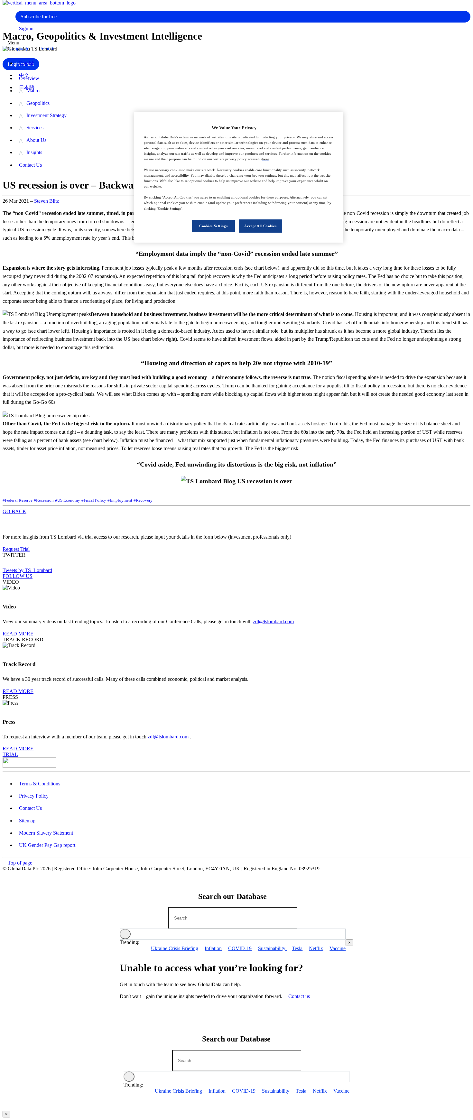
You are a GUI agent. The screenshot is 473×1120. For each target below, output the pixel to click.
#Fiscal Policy (93, 500)
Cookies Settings (213, 226)
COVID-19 (240, 948)
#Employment (119, 500)
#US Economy (67, 500)
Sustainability (272, 948)
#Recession (44, 500)
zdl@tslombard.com (273, 621)
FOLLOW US (17, 576)
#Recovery (143, 500)
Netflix (316, 948)
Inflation (213, 948)
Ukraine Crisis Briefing (174, 948)
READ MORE (18, 633)
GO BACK (14, 511)
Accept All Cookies (260, 226)
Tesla (297, 948)
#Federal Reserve (17, 500)
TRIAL (10, 754)
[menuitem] (242, 103)
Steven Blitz (46, 201)
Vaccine (337, 948)
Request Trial (16, 549)
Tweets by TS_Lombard (27, 570)
